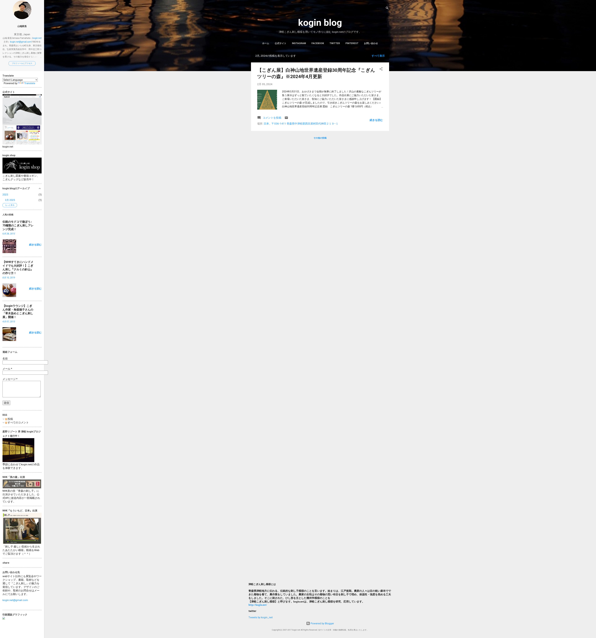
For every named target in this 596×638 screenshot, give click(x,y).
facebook (318, 43)
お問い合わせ (371, 43)
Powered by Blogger (322, 623)
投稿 (10, 418)
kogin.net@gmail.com (20, 42)
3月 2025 (10, 200)
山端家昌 (22, 26)
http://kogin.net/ (257, 604)
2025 (5, 194)
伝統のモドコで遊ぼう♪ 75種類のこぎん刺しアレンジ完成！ (18, 225)
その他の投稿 (320, 138)
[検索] (387, 8)
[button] (381, 69)
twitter (335, 43)
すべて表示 (378, 55)
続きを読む (376, 120)
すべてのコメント (18, 422)
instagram (299, 43)
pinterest (351, 43)
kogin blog (320, 22)
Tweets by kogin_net (260, 617)
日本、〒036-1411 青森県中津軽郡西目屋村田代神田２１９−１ (301, 123)
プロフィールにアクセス (22, 63)
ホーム (265, 43)
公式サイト (280, 43)
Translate (29, 83)
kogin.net (37, 38)
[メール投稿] (286, 118)
